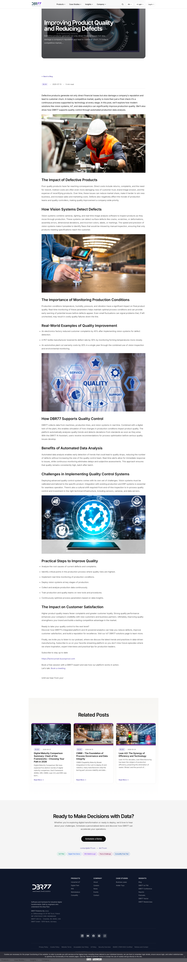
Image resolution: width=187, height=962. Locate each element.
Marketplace (75, 892)
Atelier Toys (120, 885)
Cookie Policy (54, 947)
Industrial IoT (75, 882)
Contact (96, 895)
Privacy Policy (43, 947)
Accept (89, 959)
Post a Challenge (105, 854)
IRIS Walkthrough (90, 854)
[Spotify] (99, 936)
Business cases (121, 882)
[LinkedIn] (82, 936)
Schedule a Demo (93, 839)
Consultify (74, 895)
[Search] (123, 4)
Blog (140, 882)
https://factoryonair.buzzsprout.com (58, 659)
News (96, 889)
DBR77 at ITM (143, 885)
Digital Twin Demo (74, 854)
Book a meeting (58, 668)
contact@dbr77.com (87, 848)
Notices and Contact (141, 947)
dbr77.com (103, 848)
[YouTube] (88, 936)
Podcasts (142, 895)
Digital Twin (75, 885)
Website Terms (66, 947)
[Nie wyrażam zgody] (184, 957)
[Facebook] (93, 936)
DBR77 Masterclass (145, 902)
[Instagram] (105, 936)
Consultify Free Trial (121, 854)
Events (96, 892)
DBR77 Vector (143, 898)
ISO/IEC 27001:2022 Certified (122, 947)
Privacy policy (97, 959)
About (96, 882)
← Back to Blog (47, 76)
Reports (141, 892)
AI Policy (93, 947)
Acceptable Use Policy (81, 947)
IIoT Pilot (61, 854)
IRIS (72, 889)
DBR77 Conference (145, 889)
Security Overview (104, 947)
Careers (96, 885)
